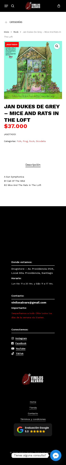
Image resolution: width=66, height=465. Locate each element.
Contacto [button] (33, 413)
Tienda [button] (33, 407)
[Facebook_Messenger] (55, 455)
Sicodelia (41, 141)
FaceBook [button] (20, 343)
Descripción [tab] (33, 164)
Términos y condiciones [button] (33, 419)
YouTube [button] (20, 348)
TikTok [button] (19, 353)
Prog (25, 141)
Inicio (6, 32)
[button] (6, 6)
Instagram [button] (21, 338)
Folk (19, 141)
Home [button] (33, 402)
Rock (16, 32)
